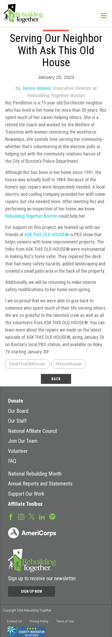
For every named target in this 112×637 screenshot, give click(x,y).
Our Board (18, 411)
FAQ (12, 461)
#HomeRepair (69, 364)
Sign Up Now (31, 591)
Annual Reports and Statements (40, 483)
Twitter (31, 516)
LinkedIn (42, 516)
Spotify (52, 516)
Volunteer (18, 451)
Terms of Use (65, 621)
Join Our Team (23, 441)
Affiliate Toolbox (25, 504)
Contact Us (14, 621)
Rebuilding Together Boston (31, 216)
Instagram (21, 516)
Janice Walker (36, 88)
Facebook (10, 516)
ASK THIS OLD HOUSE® (46, 234)
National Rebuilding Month (34, 474)
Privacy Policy (39, 621)
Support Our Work (26, 494)
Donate (15, 401)
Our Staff (17, 421)
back (56, 379)
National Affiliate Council (32, 431)
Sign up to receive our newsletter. (42, 578)
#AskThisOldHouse (27, 364)
